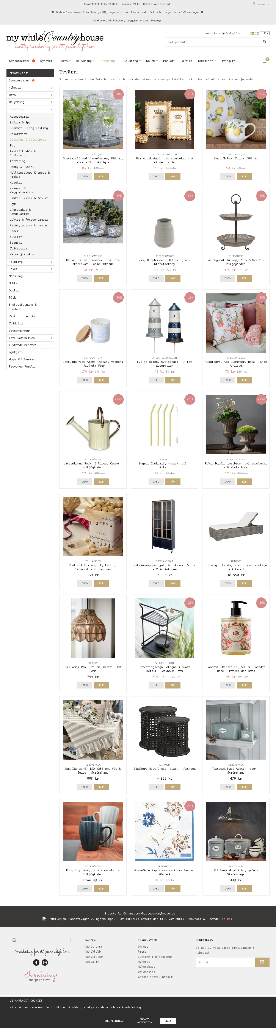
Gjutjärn (16, 352)
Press (142, 951)
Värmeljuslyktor (23, 254)
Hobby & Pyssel (22, 166)
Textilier (205, 60)
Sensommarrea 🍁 (22, 60)
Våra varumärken (22, 338)
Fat (12, 145)
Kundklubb (93, 951)
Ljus (13, 204)
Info (85, 176)
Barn (64, 60)
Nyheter (46, 60)
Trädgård (228, 60)
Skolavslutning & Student (22, 307)
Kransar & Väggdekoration (22, 190)
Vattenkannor (19, 330)
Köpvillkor (94, 956)
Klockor (16, 182)
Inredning (108, 60)
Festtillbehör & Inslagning (23, 153)
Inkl (229, 33)
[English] (257, 33)
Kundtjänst (94, 946)
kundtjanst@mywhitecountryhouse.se (146, 913)
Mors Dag (16, 276)
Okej (168, 1020)
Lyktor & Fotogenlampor (29, 219)
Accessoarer (19, 116)
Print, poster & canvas (29, 225)
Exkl (239, 33)
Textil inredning (22, 316)
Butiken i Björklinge (155, 956)
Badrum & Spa (20, 122)
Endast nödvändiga (144, 1021)
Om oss (143, 946)
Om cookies (146, 971)
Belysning (84, 60)
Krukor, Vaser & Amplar (29, 198)
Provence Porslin (22, 366)
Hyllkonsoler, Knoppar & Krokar (30, 174)
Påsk (12, 297)
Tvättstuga (18, 248)
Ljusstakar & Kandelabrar (20, 211)
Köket (150, 60)
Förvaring (17, 161)
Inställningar (114, 1020)
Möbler (168, 60)
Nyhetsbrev (146, 966)
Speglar (16, 242)
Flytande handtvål (23, 345)
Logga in (263, 4)
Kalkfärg (131, 60)
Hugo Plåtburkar (22, 359)
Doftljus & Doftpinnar (28, 139)
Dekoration (18, 134)
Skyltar (16, 236)
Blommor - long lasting (29, 128)
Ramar (14, 231)
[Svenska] (253, 33)
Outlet (187, 60)
